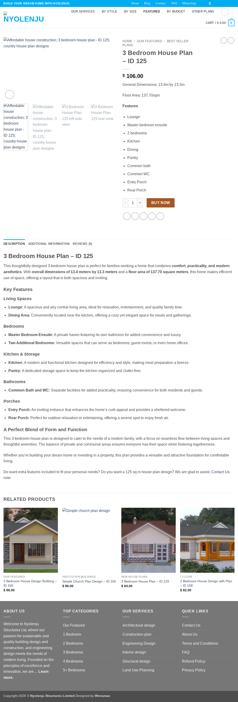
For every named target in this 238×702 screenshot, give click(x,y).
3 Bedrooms (73, 652)
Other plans (203, 11)
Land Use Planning (138, 670)
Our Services (83, 11)
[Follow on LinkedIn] (227, 3)
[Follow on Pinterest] (223, 3)
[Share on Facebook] (127, 216)
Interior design (134, 652)
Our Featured (149, 41)
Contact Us (220, 472)
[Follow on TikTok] (205, 3)
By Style (109, 11)
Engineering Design (138, 643)
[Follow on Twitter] (209, 3)
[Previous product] (231, 40)
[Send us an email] (214, 3)
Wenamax (102, 696)
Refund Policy (193, 661)
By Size (130, 11)
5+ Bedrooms (74, 670)
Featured (151, 11)
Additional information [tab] (49, 244)
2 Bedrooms (73, 643)
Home (127, 41)
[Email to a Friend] (143, 216)
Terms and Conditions (200, 643)
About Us (189, 634)
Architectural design (138, 625)
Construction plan (137, 634)
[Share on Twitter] (135, 216)
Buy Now (160, 203)
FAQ (174, 3)
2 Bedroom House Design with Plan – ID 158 (206, 583)
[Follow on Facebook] (201, 3)
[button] (225, 12)
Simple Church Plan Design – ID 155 (89, 581)
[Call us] (219, 3)
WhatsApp (189, 3)
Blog (147, 3)
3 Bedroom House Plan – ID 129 (145, 581)
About (135, 3)
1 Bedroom (72, 634)
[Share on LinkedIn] (160, 216)
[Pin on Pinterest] (152, 216)
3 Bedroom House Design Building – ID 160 (30, 583)
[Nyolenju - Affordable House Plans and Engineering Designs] (25, 17)
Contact (160, 3)
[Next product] (224, 40)
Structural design (136, 661)
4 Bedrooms (73, 661)
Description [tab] (14, 244)
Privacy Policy (193, 670)
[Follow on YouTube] (232, 3)
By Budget (176, 11)
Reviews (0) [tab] (82, 244)
